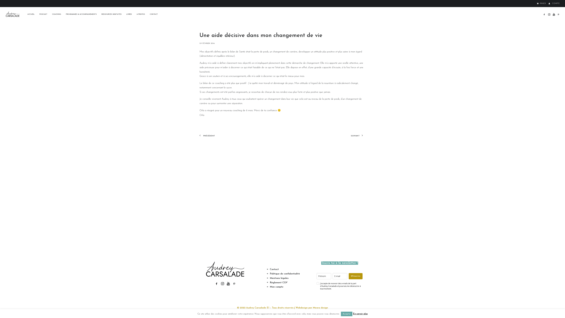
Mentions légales (279, 278)
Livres (129, 14)
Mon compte (276, 287)
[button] (545, 14)
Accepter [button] (347, 314)
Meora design (320, 308)
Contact (154, 14)
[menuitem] (542, 3)
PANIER (543, 3)
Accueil (31, 14)
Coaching (56, 14)
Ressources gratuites (112, 14)
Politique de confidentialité (285, 274)
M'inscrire (355, 276)
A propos (141, 14)
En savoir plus (360, 314)
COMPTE (556, 3)
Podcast (43, 14)
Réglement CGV (279, 282)
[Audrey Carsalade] (12, 14)
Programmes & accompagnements (81, 14)
